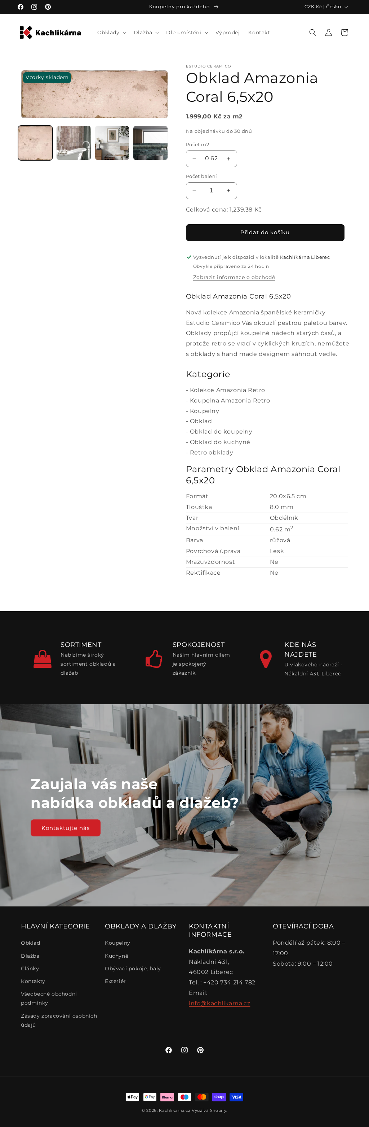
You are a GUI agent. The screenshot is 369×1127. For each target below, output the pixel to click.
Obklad (201, 421)
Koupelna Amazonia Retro (230, 400)
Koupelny (204, 411)
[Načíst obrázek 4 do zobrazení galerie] (150, 143)
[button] (111, 32)
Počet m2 (197, 144)
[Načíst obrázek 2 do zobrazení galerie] (73, 143)
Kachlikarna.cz (174, 1110)
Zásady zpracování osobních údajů (59, 1020)
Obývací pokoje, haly (133, 968)
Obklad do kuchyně (220, 442)
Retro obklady (212, 452)
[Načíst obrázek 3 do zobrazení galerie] (112, 143)
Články (30, 968)
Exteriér (115, 981)
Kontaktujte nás (65, 827)
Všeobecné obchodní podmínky (49, 998)
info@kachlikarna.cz (219, 1003)
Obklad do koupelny (221, 431)
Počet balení (201, 176)
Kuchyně (116, 956)
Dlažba (30, 956)
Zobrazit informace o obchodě (234, 277)
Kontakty (33, 981)
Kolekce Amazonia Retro (227, 390)
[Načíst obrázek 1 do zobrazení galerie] (35, 143)
